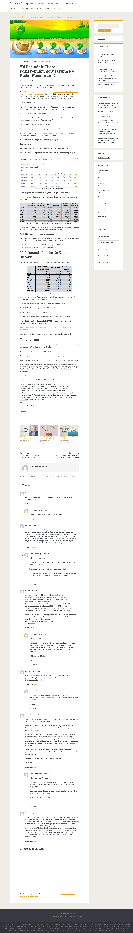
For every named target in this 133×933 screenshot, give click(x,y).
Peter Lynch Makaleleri (104, 223)
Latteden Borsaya (20, 3)
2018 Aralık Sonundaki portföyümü (51, 133)
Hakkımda (15, 8)
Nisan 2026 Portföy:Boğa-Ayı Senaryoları (106, 86)
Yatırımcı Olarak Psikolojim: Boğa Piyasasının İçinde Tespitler (66, 456)
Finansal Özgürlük (29, 476)
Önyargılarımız (102, 216)
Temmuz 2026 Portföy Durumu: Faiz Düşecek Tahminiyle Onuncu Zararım (108, 54)
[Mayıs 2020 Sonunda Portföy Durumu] (69, 430)
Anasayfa (14, 17)
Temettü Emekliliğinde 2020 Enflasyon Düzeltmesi (30, 456)
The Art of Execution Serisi (105, 242)
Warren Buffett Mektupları (105, 256)
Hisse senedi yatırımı (68, 476)
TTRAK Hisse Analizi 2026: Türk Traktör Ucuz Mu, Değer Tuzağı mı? (108, 70)
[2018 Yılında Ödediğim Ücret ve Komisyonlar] (49, 430)
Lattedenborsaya (44, 61)
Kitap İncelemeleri (103, 203)
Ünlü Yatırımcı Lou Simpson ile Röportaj (26, 437)
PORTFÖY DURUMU (27, 8)
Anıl (113, 142)
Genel (99, 177)
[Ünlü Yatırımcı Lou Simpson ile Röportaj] (29, 430)
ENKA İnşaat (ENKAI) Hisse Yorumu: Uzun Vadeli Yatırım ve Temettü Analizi (107, 78)
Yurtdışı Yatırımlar (103, 262)
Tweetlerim (101, 39)
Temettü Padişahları (103, 236)
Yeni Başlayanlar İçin (44, 8)
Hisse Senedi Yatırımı (31, 17)
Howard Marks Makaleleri (105, 197)
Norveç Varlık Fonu (103, 210)
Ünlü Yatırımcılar (102, 249)
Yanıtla (35, 504)
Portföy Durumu (102, 229)
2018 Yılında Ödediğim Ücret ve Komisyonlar (47, 437)
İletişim (57, 8)
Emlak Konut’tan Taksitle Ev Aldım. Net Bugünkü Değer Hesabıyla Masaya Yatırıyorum (108, 63)
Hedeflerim (101, 183)
